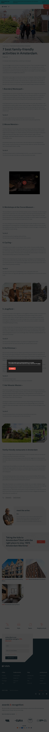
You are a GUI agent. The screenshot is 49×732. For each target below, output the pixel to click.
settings (38, 363)
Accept (12, 368)
